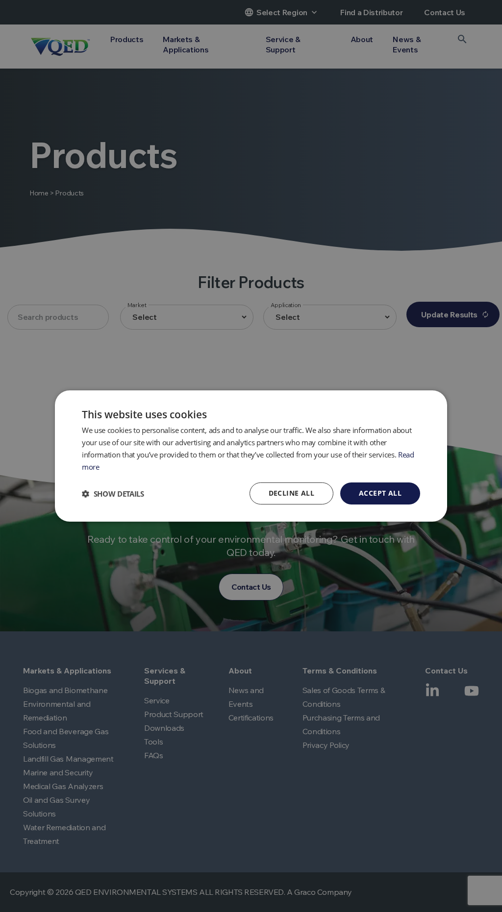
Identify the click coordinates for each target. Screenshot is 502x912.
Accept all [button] (380, 493)
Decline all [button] (291, 493)
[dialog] (251, 456)
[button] (113, 493)
